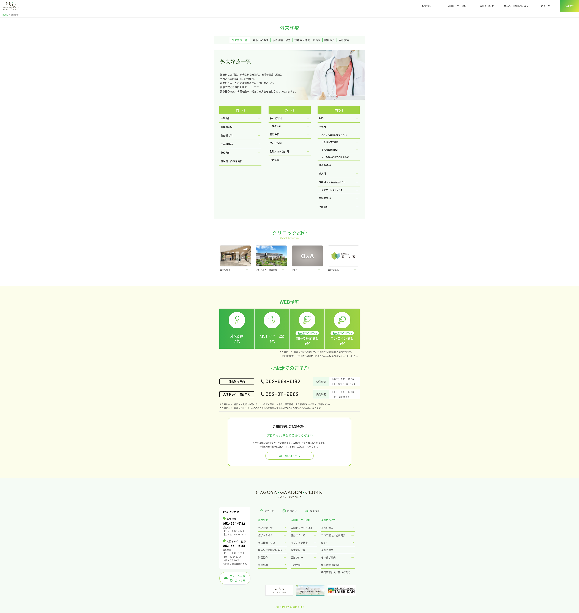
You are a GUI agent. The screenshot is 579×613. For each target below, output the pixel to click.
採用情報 (315, 511)
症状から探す (261, 40)
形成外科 (274, 160)
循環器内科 (227, 127)
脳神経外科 (276, 118)
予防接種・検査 (281, 40)
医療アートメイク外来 (332, 190)
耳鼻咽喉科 (325, 165)
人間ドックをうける (302, 528)
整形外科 (274, 134)
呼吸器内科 (227, 144)
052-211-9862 (282, 394)
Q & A (324, 542)
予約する (569, 6)
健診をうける (298, 535)
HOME (5, 14)
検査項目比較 (298, 550)
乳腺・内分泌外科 (279, 151)
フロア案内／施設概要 (333, 535)
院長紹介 (329, 40)
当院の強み (327, 528)
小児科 (322, 127)
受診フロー (297, 557)
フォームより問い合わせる (236, 578)
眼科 (321, 118)
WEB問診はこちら (289, 456)
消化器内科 (227, 135)
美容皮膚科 (325, 198)
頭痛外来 (276, 126)
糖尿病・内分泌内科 (231, 161)
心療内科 (225, 152)
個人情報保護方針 (330, 565)
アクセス (545, 6)
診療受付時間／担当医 (516, 6)
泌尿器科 (323, 206)
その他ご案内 (328, 557)
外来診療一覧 (240, 40)
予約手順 (296, 565)
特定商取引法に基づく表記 (335, 572)
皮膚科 (333, 182)
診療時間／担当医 (307, 40)
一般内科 (225, 118)
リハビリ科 (276, 143)
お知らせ (292, 511)
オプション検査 (299, 542)
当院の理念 (327, 550)
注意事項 (344, 40)
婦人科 (322, 173)
